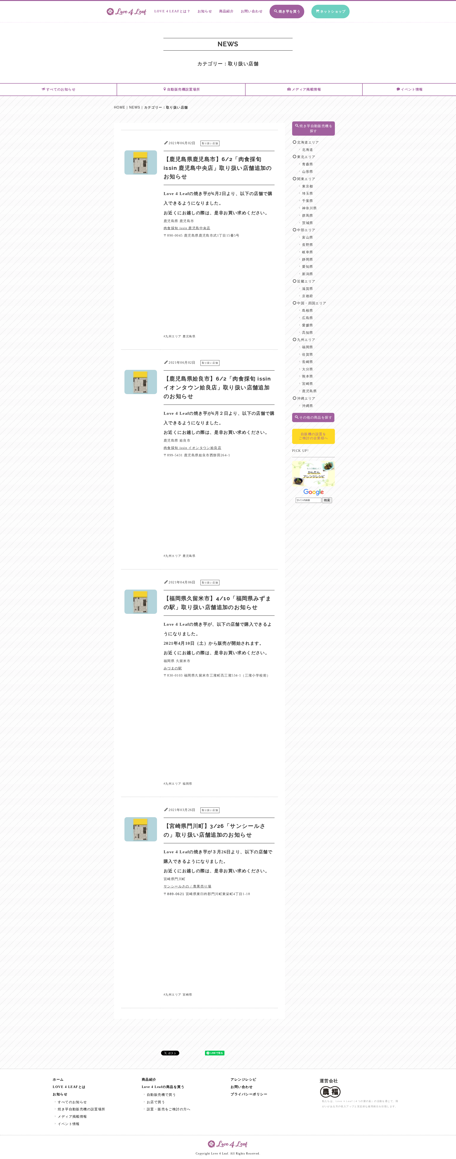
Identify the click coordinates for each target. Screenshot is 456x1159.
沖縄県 (307, 406)
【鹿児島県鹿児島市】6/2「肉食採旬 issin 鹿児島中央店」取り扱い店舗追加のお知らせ (218, 168)
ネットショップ (333, 11)
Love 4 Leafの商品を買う (163, 1087)
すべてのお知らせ (61, 89)
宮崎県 (187, 994)
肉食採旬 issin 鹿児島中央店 (187, 228)
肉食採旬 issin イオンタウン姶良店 (192, 448)
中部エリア (306, 230)
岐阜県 (307, 252)
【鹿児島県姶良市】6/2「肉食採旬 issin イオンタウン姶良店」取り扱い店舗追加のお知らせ (217, 387)
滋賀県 (307, 289)
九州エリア (173, 336)
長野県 (307, 245)
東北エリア (306, 157)
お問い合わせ (252, 11)
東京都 (307, 186)
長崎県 (307, 362)
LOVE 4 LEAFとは (69, 1087)
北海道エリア (308, 142)
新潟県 (307, 274)
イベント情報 (412, 89)
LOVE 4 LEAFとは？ (172, 11)
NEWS (134, 107)
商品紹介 (226, 11)
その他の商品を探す (315, 417)
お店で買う (156, 1102)
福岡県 (187, 783)
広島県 (307, 318)
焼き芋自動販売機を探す (315, 128)
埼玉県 (307, 193)
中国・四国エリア (311, 303)
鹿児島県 (189, 336)
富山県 (307, 237)
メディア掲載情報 (306, 89)
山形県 (307, 171)
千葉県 (307, 201)
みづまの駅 (173, 668)
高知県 (307, 332)
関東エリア (306, 179)
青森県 (307, 164)
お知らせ (205, 11)
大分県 (307, 369)
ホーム (58, 1079)
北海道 (307, 150)
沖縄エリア (306, 398)
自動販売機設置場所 (183, 89)
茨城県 (307, 223)
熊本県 (307, 376)
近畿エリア (306, 281)
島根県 (307, 310)
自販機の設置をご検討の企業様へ (313, 436)
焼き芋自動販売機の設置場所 (81, 1109)
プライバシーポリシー (249, 1094)
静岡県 (307, 259)
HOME (119, 107)
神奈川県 (309, 208)
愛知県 (307, 266)
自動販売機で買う (161, 1095)
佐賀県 (307, 354)
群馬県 (307, 215)
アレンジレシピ (243, 1079)
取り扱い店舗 (210, 143)
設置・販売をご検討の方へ (169, 1109)
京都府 (307, 296)
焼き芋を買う (289, 11)
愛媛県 (307, 325)
